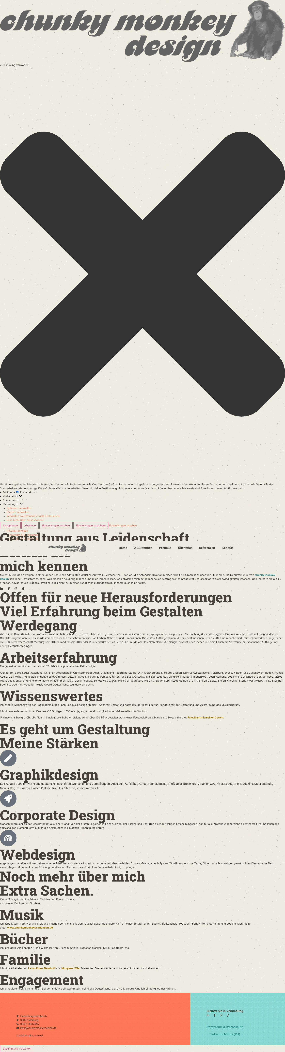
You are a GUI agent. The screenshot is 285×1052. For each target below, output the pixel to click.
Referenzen (207, 548)
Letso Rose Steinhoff (41, 968)
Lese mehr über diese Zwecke (25, 520)
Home (123, 548)
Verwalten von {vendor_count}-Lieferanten (33, 516)
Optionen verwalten (19, 508)
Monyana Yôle (70, 968)
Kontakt (227, 548)
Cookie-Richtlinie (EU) (224, 1034)
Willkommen (143, 548)
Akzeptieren (10, 525)
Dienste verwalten (18, 512)
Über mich (185, 548)
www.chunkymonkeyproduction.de (30, 927)
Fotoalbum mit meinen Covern (205, 717)
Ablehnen (30, 525)
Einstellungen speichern (91, 525)
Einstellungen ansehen (56, 525)
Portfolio (165, 548)
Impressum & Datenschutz (225, 1027)
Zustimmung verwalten (17, 1048)
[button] (142, 274)
